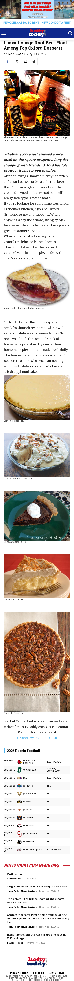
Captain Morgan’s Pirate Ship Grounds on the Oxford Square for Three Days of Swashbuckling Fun (38, 918)
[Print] (34, 61)
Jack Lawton (16, 54)
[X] (16, 61)
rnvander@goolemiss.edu (37, 737)
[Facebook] (7, 61)
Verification (14, 874)
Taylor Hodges (15, 942)
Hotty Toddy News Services (22, 891)
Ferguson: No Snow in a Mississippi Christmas (37, 886)
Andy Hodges (14, 878)
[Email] (25, 61)
